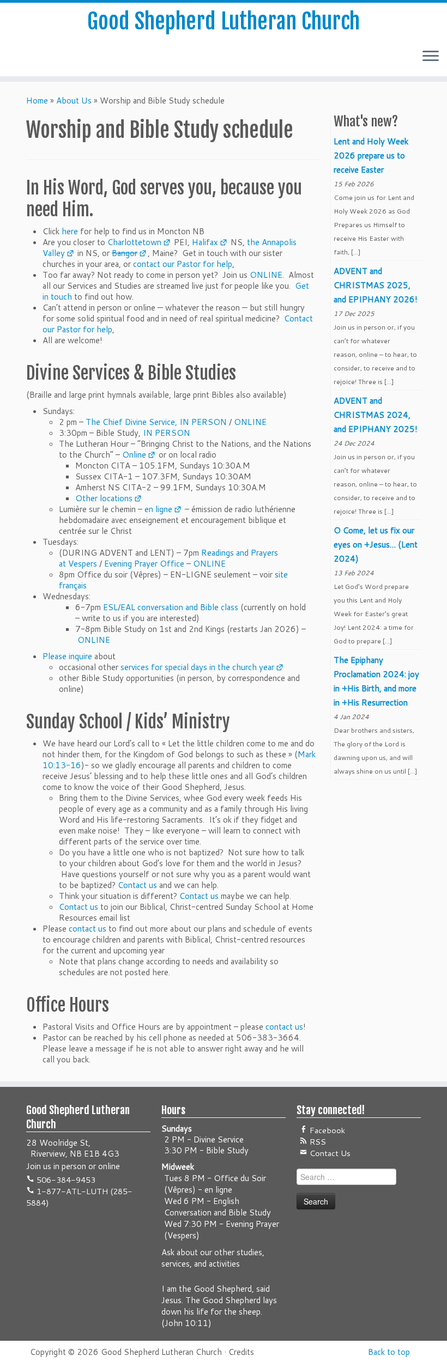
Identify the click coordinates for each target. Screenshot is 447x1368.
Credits (241, 1352)
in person (69, 1166)
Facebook (326, 1130)
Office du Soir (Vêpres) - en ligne (215, 1183)
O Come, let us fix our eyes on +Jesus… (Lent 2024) (376, 544)
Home (37, 100)
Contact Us (329, 1153)
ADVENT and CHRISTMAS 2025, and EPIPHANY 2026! (376, 285)
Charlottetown (134, 242)
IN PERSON (203, 422)
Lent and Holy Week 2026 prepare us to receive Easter (371, 155)
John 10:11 (186, 1323)
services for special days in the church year (197, 667)
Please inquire (67, 656)
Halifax (205, 242)
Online (134, 454)
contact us (87, 928)
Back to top (389, 1352)
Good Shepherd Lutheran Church (223, 21)
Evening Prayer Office (144, 563)
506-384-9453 (64, 1179)
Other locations (103, 498)
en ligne (158, 509)
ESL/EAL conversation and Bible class (170, 607)
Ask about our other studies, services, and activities (212, 1258)
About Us (74, 100)
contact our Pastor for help (182, 264)
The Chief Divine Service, (131, 422)
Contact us (137, 885)
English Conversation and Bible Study (217, 1206)
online (109, 1166)
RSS (316, 1141)
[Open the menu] (430, 56)
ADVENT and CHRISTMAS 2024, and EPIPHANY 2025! (376, 415)
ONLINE (266, 275)
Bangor (124, 253)
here (70, 231)
